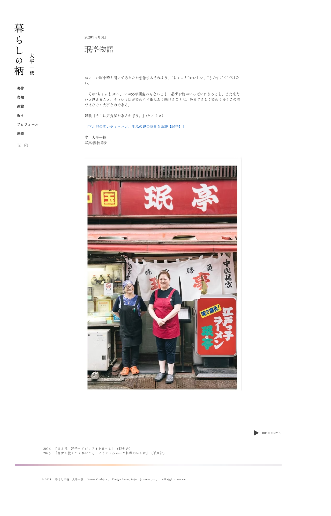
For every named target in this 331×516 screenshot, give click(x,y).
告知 (20, 97)
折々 (20, 115)
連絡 (20, 133)
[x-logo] (19, 145)
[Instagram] (26, 145)
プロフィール (28, 124)
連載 (20, 106)
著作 (20, 88)
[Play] (256, 432)
